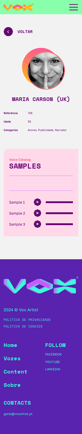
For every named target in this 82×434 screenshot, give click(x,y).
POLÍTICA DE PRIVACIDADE (27, 319)
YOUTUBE (52, 362)
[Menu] (73, 7)
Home (10, 345)
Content (16, 371)
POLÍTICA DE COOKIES (23, 326)
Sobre (12, 385)
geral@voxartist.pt (18, 414)
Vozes (12, 358)
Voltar (25, 31)
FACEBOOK (53, 354)
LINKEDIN (52, 369)
